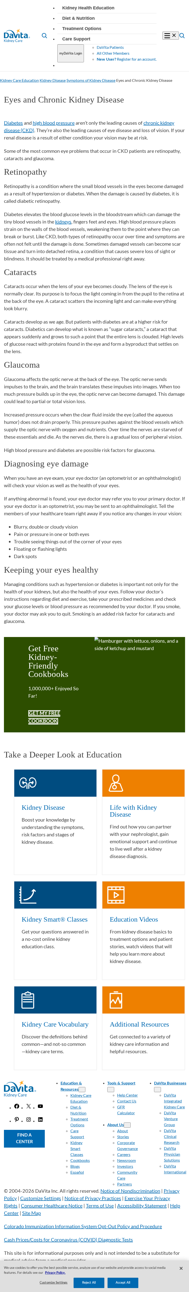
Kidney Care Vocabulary (55, 1024)
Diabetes (13, 123)
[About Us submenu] (127, 1125)
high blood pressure (54, 123)
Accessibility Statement (142, 1205)
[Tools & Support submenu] (110, 1089)
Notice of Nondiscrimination (130, 1191)
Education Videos (134, 919)
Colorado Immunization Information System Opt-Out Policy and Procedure (83, 1226)
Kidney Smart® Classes (55, 919)
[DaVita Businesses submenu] (157, 1089)
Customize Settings (40, 1198)
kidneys (63, 221)
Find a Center (24, 1138)
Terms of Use (100, 1205)
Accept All (123, 1282)
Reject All (89, 1282)
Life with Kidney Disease (133, 811)
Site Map (31, 1213)
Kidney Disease (53, 80)
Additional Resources (139, 1024)
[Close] (181, 1268)
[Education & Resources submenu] (82, 1089)
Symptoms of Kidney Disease (90, 80)
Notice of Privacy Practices (92, 1198)
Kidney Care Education (19, 80)
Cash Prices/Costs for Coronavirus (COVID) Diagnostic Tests (68, 1239)
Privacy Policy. (55, 1273)
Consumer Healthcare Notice (51, 1205)
